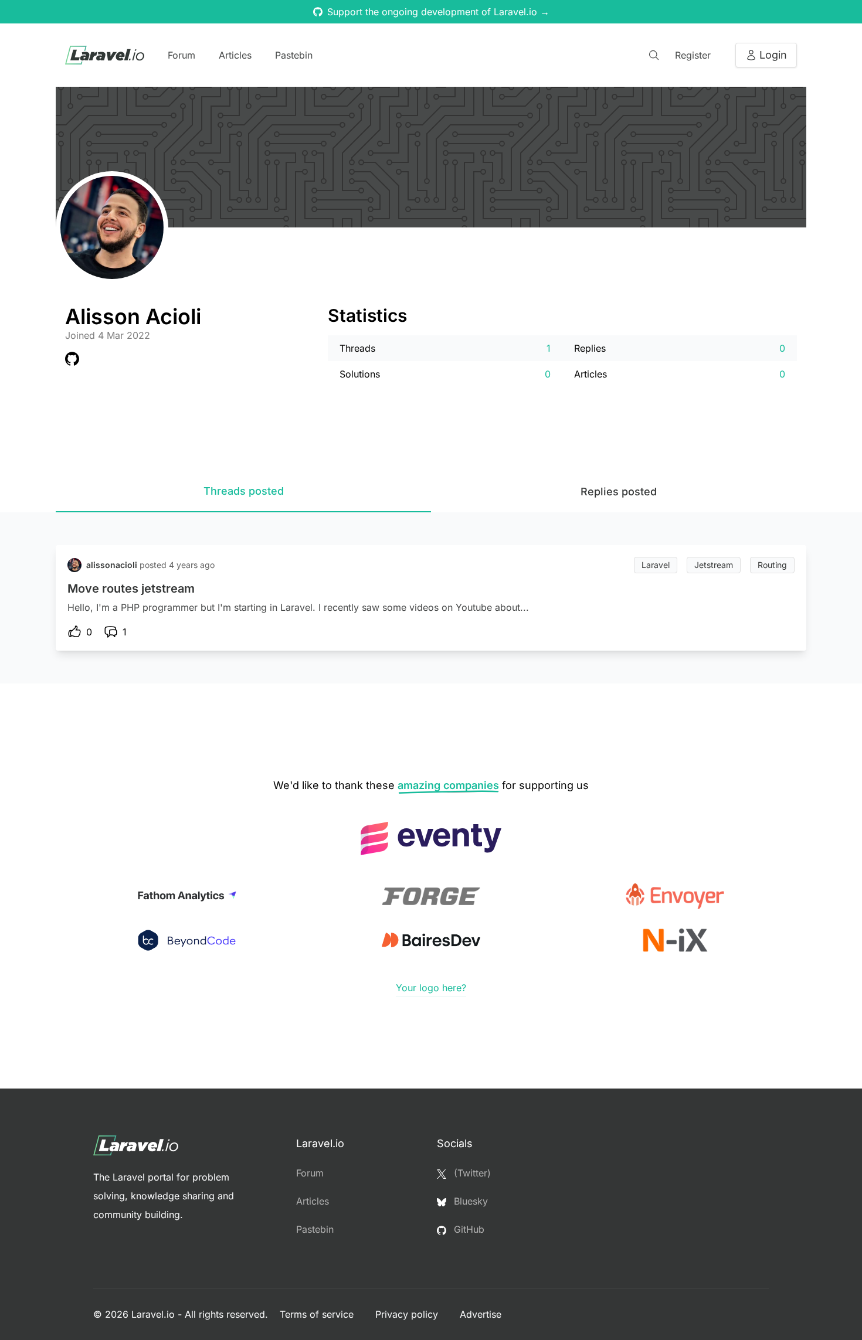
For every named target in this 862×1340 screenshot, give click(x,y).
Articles (235, 55)
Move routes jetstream (131, 588)
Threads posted (243, 491)
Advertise (480, 1314)
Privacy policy (408, 1314)
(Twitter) (471, 1173)
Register (693, 55)
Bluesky (469, 1201)
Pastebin (294, 55)
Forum (181, 55)
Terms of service (318, 1314)
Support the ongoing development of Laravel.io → (438, 12)
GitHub (467, 1229)
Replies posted (619, 491)
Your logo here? (431, 988)
